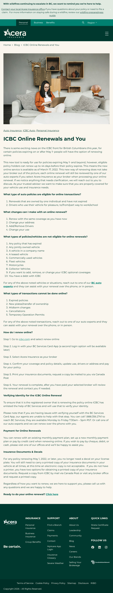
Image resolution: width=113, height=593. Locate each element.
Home (7, 45)
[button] (83, 22)
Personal (23, 22)
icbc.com (24, 339)
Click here (52, 494)
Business (38, 22)
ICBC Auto (29, 130)
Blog (17, 45)
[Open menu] (107, 33)
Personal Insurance (47, 130)
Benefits (50, 22)
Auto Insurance (12, 130)
